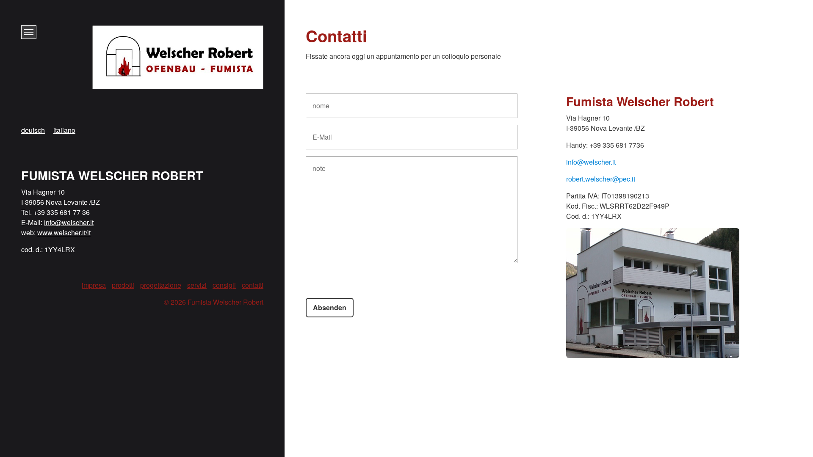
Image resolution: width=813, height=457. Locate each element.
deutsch (33, 130)
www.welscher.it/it (64, 232)
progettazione (160, 285)
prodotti (123, 285)
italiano (64, 130)
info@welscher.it (591, 162)
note (318, 163)
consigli (224, 285)
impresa (94, 285)
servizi (197, 285)
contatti (252, 285)
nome (319, 101)
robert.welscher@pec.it (600, 179)
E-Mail (320, 132)
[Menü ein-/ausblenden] (28, 32)
